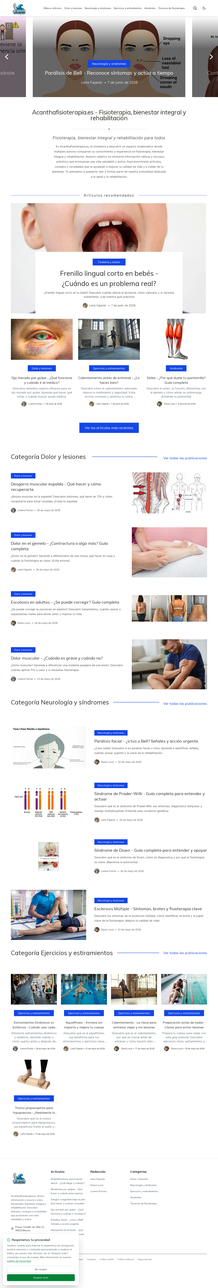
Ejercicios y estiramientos (128, 8)
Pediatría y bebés (109, 262)
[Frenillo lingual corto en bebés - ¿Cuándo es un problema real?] (109, 258)
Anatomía (149, 8)
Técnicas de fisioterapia (171, 8)
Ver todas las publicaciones (185, 458)
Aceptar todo (40, 1277)
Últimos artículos (52, 8)
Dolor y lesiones (73, 8)
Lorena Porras (98, 1191)
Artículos (58, 1172)
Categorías (138, 1172)
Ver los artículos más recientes (109, 428)
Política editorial (126, 1259)
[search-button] (195, 8)
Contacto (91, 1259)
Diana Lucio (97, 1185)
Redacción (97, 1172)
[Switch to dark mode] (204, 8)
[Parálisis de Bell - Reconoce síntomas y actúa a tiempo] (109, 56)
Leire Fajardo (97, 1179)
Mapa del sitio (145, 1259)
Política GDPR (107, 1259)
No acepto (41, 1269)
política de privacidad (19, 1260)
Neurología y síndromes (98, 8)
